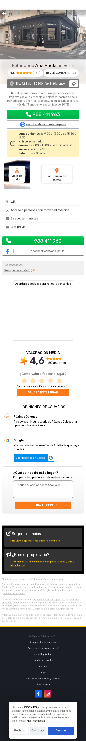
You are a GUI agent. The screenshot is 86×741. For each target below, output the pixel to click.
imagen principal (43, 615)
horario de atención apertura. (49, 599)
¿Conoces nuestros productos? (43, 648)
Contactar (43, 666)
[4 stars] (51, 381)
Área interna (43, 684)
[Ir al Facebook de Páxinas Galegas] (38, 694)
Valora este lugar (43, 392)
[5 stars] (60, 381)
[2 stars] (34, 381)
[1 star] (25, 381)
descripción (39, 587)
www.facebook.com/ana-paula (46, 124)
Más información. (36, 720)
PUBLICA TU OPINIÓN (43, 505)
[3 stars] (43, 381)
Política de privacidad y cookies (43, 678)
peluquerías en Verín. (13, 593)
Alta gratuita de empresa (43, 642)
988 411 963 (46, 114)
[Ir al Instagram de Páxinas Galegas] (47, 694)
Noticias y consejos (43, 660)
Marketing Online (43, 654)
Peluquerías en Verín (17, 270)
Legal (43, 672)
